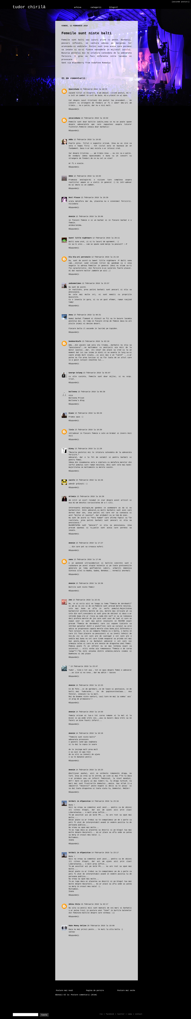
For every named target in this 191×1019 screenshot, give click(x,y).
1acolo (72, 480)
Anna (71, 315)
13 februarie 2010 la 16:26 (89, 480)
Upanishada (74, 89)
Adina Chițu (74, 904)
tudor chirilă (29, 7)
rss (101, 1014)
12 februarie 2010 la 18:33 (93, 89)
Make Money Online (77, 926)
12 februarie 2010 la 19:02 (94, 118)
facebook (110, 1014)
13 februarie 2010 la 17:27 (89, 543)
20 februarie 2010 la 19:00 (100, 926)
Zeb (70, 600)
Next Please (74, 198)
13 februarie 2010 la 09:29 (88, 413)
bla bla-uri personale (80, 257)
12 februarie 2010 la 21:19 (105, 257)
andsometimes (75, 283)
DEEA (71, 176)
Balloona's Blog (76, 401)
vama (130, 1014)
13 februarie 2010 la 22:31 (86, 600)
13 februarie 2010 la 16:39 (90, 496)
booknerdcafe (75, 341)
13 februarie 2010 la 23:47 (84, 666)
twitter (121, 1014)
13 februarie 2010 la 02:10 (95, 341)
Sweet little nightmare (80, 238)
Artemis (72, 496)
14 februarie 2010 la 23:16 (105, 801)
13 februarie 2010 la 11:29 (88, 449)
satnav (72, 932)
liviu (71, 430)
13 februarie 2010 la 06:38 (91, 392)
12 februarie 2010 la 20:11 (106, 238)
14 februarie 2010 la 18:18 (89, 733)
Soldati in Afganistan (80, 801)
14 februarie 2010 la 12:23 (89, 685)
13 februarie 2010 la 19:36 (89, 583)
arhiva (77, 7)
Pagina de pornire (95, 990)
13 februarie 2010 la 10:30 (88, 430)
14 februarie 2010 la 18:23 (89, 770)
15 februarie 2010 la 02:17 (94, 904)
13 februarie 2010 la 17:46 (87, 560)
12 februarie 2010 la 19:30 (94, 198)
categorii (96, 7)
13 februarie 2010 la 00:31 (87, 315)
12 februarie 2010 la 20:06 (89, 216)
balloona (73, 392)
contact (138, 1014)
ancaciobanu (74, 118)
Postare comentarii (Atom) (84, 995)
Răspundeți (74, 109)
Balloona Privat (76, 398)
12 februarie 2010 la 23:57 (95, 283)
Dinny (71, 449)
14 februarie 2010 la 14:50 (89, 712)
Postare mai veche (126, 990)
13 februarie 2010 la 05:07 (96, 373)
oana (71, 560)
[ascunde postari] (181, 2)
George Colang (75, 373)
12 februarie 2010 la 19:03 (87, 176)
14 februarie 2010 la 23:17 (105, 853)
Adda (71, 140)
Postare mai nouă (64, 990)
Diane (71, 413)
